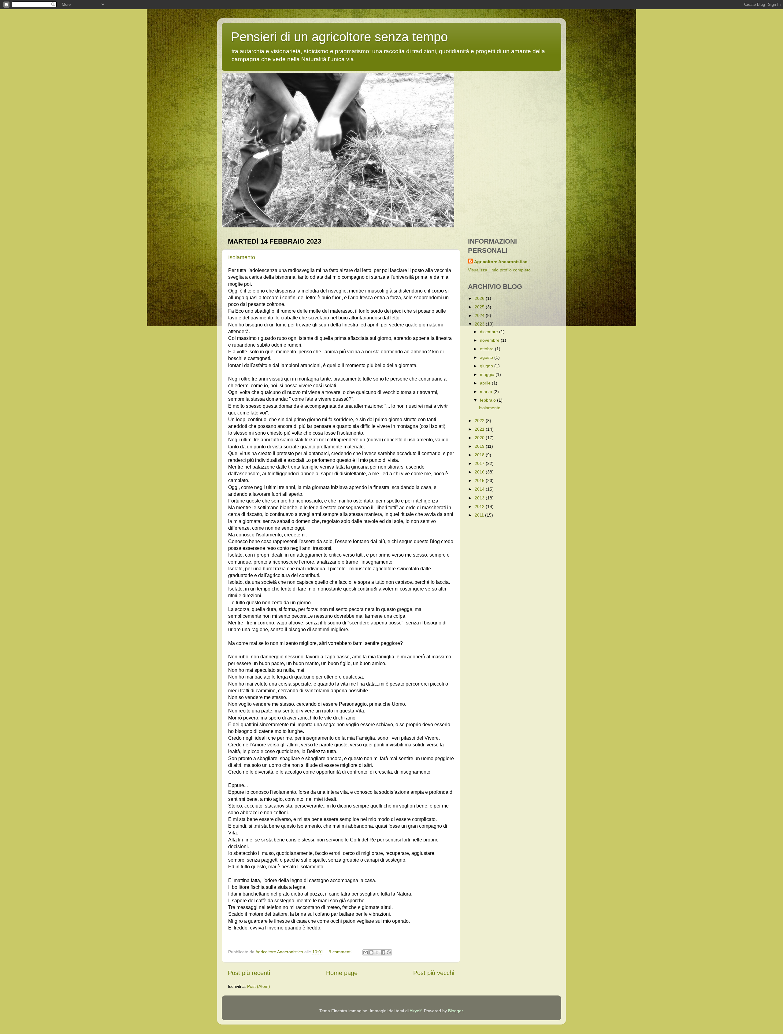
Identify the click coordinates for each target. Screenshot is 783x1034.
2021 (480, 429)
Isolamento (241, 257)
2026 (480, 298)
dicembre (489, 331)
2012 (480, 506)
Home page (342, 973)
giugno (487, 365)
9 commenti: (341, 951)
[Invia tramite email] (365, 952)
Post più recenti (249, 973)
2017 (480, 463)
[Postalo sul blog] (371, 952)
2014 (480, 489)
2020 (480, 437)
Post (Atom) (258, 986)
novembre (490, 340)
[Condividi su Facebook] (383, 952)
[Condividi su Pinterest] (389, 952)
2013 (480, 497)
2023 (480, 324)
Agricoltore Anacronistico (501, 261)
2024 (480, 315)
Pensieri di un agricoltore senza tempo (339, 37)
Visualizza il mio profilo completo (499, 269)
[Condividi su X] (377, 952)
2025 (480, 306)
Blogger (455, 1010)
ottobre (487, 348)
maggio (487, 374)
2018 (480, 454)
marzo (486, 391)
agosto (487, 357)
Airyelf (415, 1010)
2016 (480, 471)
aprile (486, 383)
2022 (480, 420)
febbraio (488, 400)
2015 (480, 480)
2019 (480, 446)
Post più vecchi (433, 973)
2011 (480, 515)
